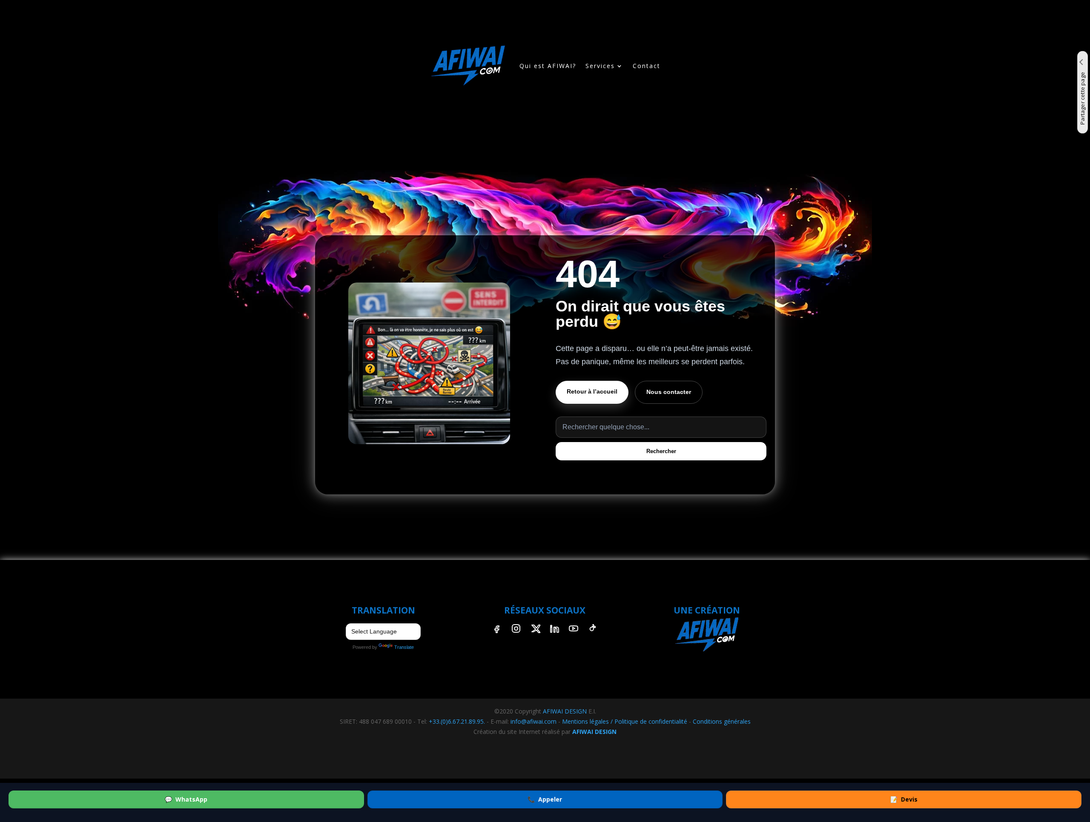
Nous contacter (668, 391)
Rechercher (661, 451)
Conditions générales (722, 721)
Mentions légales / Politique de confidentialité (624, 721)
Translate (404, 647)
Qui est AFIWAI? (547, 66)
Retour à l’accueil (592, 391)
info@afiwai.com (533, 721)
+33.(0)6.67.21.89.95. (457, 721)
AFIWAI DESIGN (565, 711)
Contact (646, 66)
